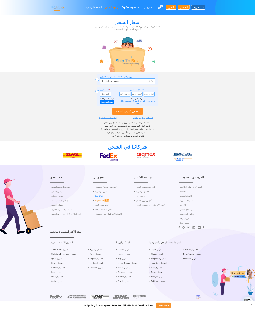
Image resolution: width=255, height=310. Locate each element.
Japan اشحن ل (157, 250)
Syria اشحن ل (57, 281)
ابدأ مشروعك (141, 196)
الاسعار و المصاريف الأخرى (61, 210)
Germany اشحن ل (125, 272)
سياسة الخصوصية (187, 214)
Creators (184, 191)
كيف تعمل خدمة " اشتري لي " (106, 187)
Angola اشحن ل (96, 259)
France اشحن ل (124, 254)
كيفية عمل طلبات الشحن (60, 187)
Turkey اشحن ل (124, 268)
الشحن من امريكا (142, 191)
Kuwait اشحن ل (57, 263)
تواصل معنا (184, 223)
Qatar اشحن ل (57, 259)
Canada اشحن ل (124, 250)
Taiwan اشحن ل (157, 272)
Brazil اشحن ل (123, 281)
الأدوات (183, 205)
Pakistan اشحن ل (158, 281)
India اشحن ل (156, 268)
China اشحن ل (157, 254)
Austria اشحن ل (124, 277)
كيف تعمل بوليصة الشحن (145, 187)
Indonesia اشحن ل (190, 259)
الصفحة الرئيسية (94, 7)
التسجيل (184, 7)
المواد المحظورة (186, 201)
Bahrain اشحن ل (58, 268)
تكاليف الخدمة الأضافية (107, 118)
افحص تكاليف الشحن (127, 111)
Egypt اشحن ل (96, 250)
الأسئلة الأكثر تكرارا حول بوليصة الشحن (151, 205)
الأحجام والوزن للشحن (144, 201)
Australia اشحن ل (190, 250)
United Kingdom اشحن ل (128, 263)
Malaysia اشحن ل (158, 277)
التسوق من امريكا (102, 191)
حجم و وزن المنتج (101, 205)
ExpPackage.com (131, 7)
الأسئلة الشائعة (186, 196)
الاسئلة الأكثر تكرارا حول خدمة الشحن (66, 214)
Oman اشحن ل (96, 254)
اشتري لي (148, 7)
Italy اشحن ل (123, 259)
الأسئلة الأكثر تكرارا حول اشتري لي (108, 214)
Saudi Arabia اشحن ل (60, 250)
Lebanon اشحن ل (97, 268)
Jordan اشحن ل (96, 263)
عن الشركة (184, 219)
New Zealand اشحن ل (192, 254)
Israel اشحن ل (57, 277)
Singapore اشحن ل (159, 259)
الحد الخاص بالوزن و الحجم (143, 118)
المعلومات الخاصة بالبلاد (104, 209)
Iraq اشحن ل (56, 272)
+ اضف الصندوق (107, 102)
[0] (159, 7)
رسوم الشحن (111, 7)
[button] (242, 274)
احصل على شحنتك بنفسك (61, 201)
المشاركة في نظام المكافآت (191, 187)
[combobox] (127, 81)
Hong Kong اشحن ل (159, 263)
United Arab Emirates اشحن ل (63, 254)
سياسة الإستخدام (187, 210)
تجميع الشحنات (57, 196)
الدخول (171, 7)
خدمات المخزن (57, 205)
